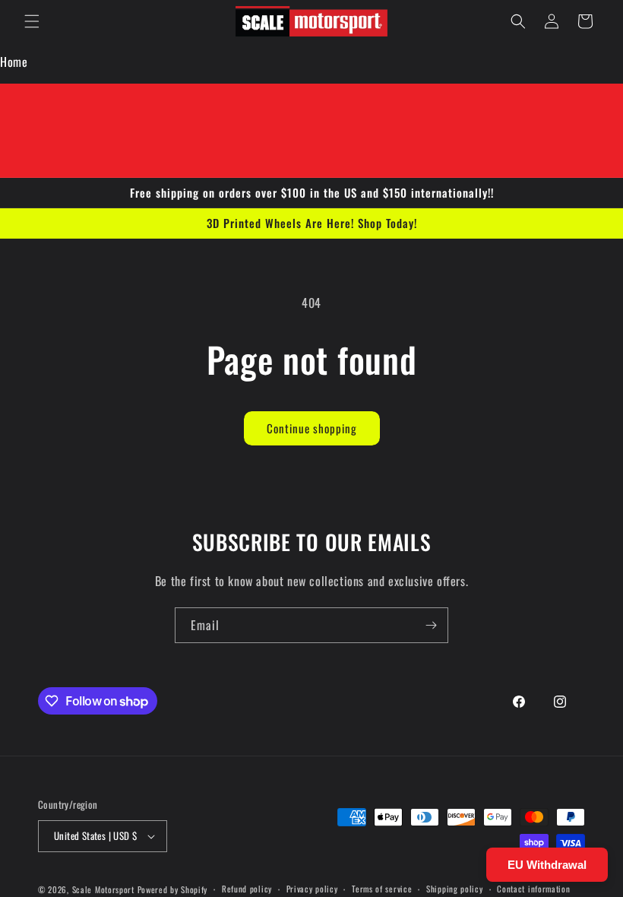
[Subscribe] (430, 625)
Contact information (533, 889)
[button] (32, 21)
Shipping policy (454, 889)
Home (13, 61)
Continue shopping (312, 428)
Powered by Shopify (173, 889)
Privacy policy (312, 889)
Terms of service (382, 889)
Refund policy (247, 889)
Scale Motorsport (103, 889)
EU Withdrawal (547, 864)
